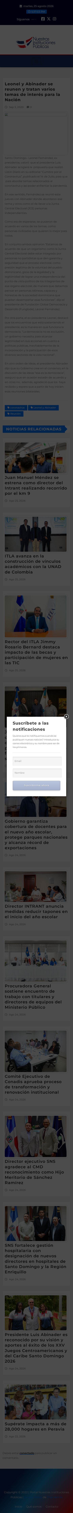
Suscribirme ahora (36, 785)
